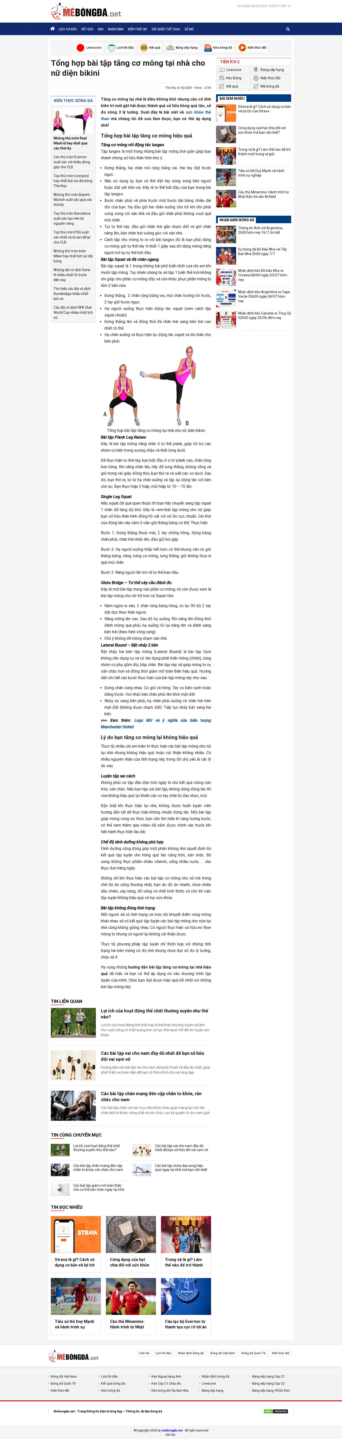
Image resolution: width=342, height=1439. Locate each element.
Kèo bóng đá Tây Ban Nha (170, 1390)
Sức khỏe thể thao (165, 29)
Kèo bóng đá (110, 1390)
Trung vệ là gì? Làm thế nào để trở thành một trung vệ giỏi (184, 1262)
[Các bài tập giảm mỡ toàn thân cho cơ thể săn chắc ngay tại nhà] (60, 1189)
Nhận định (115, 29)
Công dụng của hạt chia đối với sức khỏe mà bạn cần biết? (129, 1262)
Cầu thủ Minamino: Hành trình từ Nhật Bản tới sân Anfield (127, 1324)
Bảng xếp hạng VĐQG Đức (271, 1390)
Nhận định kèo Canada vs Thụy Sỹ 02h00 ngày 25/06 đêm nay (264, 315)
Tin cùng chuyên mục (76, 1135)
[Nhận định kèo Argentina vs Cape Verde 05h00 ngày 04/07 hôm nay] (226, 298)
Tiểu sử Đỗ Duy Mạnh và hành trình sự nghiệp (74, 1324)
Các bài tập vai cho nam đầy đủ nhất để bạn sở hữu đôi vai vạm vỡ (152, 1056)
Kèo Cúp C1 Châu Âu (166, 1383)
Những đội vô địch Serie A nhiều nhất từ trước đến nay (72, 275)
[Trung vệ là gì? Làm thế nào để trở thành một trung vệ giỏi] (186, 1234)
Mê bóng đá (270, 86)
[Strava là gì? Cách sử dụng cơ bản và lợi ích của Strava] (76, 1234)
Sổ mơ (189, 29)
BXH (100, 29)
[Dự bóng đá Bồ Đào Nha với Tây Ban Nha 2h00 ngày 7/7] (226, 256)
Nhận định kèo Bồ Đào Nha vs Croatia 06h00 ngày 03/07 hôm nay (262, 275)
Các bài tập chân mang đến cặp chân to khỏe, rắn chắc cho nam (151, 1096)
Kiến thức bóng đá (73, 100)
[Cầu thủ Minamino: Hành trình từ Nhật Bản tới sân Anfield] (131, 1296)
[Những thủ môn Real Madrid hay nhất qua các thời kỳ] (73, 121)
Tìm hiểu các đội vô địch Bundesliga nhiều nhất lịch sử (72, 294)
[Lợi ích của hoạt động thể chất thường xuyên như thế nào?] (73, 1023)
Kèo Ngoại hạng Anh (166, 1376)
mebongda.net (172, 1430)
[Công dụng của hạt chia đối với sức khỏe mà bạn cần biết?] (131, 1234)
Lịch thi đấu (68, 29)
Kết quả (232, 86)
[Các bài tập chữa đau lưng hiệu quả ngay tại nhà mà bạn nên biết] (141, 1170)
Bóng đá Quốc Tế (253, 1353)
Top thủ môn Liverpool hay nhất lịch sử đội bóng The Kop (73, 181)
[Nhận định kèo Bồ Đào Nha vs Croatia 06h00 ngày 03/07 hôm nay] (226, 277)
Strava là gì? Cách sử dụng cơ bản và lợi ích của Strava (75, 1262)
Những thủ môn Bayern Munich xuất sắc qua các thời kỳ (73, 200)
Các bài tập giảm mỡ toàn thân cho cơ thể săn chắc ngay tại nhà (98, 1187)
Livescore (233, 70)
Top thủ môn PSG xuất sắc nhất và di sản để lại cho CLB (72, 237)
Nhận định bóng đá (191, 1353)
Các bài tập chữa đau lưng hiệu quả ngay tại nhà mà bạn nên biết (181, 1168)
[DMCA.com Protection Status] (275, 1412)
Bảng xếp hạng (272, 70)
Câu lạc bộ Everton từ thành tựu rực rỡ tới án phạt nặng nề (186, 1324)
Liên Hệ (144, 1353)
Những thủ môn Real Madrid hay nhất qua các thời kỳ (70, 143)
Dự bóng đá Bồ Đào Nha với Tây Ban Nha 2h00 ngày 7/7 (262, 251)
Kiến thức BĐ (137, 29)
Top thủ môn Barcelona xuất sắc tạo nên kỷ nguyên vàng (72, 218)
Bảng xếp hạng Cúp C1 (268, 1376)
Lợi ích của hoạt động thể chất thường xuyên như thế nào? (154, 1013)
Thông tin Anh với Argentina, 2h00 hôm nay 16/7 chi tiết (260, 230)
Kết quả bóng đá (113, 1383)
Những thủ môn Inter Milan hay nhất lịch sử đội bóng (73, 256)
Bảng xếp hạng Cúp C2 (268, 1383)
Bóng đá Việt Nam (222, 1353)
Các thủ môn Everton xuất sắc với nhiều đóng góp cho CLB (72, 162)
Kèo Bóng (233, 78)
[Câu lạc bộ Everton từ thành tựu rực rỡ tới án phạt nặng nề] (186, 1296)
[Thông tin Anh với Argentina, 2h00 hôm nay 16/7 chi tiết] (226, 234)
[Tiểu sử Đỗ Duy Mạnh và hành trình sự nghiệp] (76, 1296)
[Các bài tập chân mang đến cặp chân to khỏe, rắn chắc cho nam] (73, 1106)
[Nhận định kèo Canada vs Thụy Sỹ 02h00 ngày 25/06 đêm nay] (226, 320)
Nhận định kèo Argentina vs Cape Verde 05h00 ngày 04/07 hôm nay (264, 296)
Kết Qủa (87, 29)
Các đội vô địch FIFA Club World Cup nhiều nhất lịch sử (73, 312)
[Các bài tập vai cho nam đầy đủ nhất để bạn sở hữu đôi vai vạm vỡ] (73, 1065)
